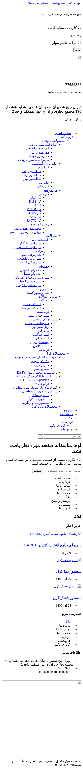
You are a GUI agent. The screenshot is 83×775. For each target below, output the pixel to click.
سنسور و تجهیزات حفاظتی (39, 391)
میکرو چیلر (41, 368)
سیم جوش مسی (38, 315)
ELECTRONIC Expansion (31, 380)
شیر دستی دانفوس (28, 285)
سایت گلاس (41, 346)
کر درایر (43, 330)
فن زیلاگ (43, 186)
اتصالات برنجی (31, 308)
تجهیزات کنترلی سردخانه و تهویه (36, 357)
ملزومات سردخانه (37, 323)
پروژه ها (67, 410)
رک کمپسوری (40, 361)
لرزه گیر (43, 349)
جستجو (38, 470)
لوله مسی (42, 311)
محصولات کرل (55, 353)
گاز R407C (34, 220)
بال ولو (44, 289)
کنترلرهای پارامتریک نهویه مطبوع (35, 387)
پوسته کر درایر (39, 342)
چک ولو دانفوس (30, 270)
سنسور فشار (40, 395)
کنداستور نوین (32, 178)
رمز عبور (75, 35)
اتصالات (44, 300)
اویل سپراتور (40, 327)
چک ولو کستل (32, 273)
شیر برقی (42, 251)
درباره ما (67, 421)
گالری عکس (57, 425)
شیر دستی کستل (30, 281)
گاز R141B (34, 209)
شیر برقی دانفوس (29, 258)
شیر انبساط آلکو (30, 243)
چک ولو (44, 266)
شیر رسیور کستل (37, 292)
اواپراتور (43, 182)
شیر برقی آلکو (31, 254)
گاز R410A (34, 213)
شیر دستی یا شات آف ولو (32, 277)
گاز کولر (35, 197)
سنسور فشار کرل (67, 598)
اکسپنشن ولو (40, 239)
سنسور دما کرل (38, 399)
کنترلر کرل (41, 365)
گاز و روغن (50, 190)
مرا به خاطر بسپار (64, 42)
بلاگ (70, 418)
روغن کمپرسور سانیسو (25, 232)
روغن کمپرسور (39, 224)
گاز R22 (36, 205)
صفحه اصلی (63, 133)
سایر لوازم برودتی (45, 319)
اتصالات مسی (32, 304)
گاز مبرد (43, 194)
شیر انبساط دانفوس (27, 247)
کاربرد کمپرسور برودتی (33, 159)
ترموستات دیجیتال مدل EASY (37, 372)
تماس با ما (66, 429)
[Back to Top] (80, 771)
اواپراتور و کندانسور (44, 163)
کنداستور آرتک (31, 171)
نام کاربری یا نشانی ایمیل (64, 27)
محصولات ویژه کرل (44, 406)
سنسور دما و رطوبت (35, 402)
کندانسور (43, 167)
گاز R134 (35, 201)
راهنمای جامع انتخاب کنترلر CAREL (52, 545)
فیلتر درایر (42, 338)
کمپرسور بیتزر (39, 152)
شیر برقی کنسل (30, 262)
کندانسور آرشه (31, 175)
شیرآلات (51, 235)
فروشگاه (67, 137)
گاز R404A (34, 216)
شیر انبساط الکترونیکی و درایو (37, 376)
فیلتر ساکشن (40, 334)
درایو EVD (42, 383)
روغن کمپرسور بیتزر (27, 228)
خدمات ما (66, 414)
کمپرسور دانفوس (37, 148)
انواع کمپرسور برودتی (42, 144)
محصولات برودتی (53, 140)
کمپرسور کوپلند (39, 156)
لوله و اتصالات (47, 296)
